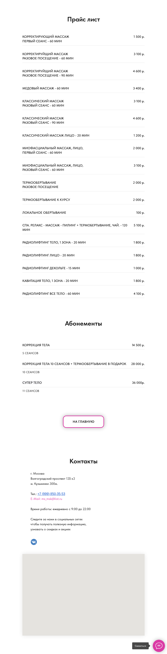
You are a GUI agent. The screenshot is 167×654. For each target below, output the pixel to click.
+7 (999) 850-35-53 (51, 494)
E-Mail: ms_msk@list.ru (46, 499)
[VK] (34, 542)
